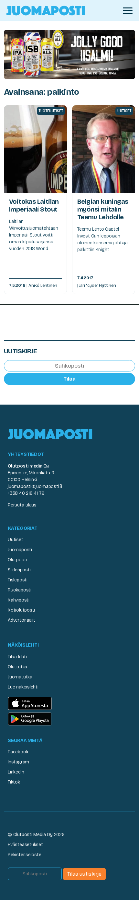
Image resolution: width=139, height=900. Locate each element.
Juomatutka (20, 677)
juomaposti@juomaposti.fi (35, 486)
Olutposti (17, 560)
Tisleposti (17, 580)
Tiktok (14, 782)
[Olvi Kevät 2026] (69, 54)
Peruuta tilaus (22, 505)
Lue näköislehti (23, 687)
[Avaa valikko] (128, 10)
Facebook (18, 752)
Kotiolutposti (21, 610)
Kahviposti (18, 600)
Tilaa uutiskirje (84, 874)
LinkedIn (16, 772)
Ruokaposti (19, 590)
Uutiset (15, 539)
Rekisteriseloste (24, 854)
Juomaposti (20, 550)
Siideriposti (19, 570)
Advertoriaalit (21, 620)
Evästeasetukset (25, 844)
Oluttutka (17, 667)
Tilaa (69, 379)
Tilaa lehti (17, 657)
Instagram (18, 762)
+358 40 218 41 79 (26, 493)
